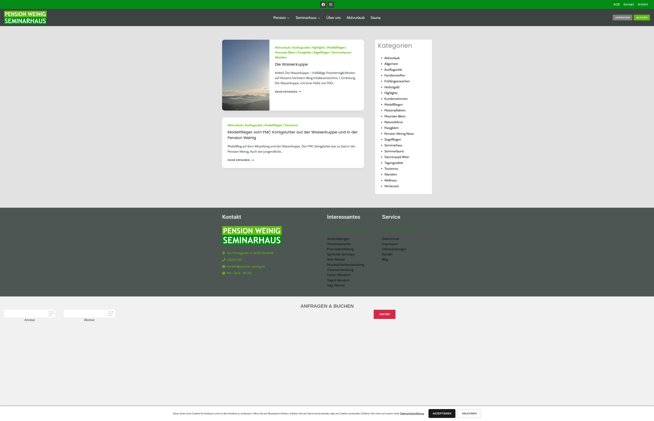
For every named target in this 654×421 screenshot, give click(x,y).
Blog (385, 259)
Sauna (376, 17)
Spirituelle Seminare (341, 254)
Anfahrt (643, 4)
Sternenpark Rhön (396, 157)
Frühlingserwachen (397, 81)
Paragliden (305, 52)
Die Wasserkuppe (291, 64)
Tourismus (291, 125)
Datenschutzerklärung (412, 413)
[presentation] (245, 75)
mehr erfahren (288, 91)
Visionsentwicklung (340, 270)
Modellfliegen (336, 47)
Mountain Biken (285, 52)
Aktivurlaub (356, 17)
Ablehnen (469, 413)
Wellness (390, 180)
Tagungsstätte (393, 163)
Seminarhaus (393, 145)
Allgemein (391, 64)
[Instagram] (331, 4)
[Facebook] (323, 4)
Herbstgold (391, 87)
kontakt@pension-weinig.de (246, 266)
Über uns (333, 17)
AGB (616, 4)
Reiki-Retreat (336, 259)
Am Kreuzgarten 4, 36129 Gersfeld (250, 253)
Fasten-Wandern (338, 275)
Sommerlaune (341, 52)
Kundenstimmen (396, 99)
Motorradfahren (395, 110)
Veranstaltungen (338, 239)
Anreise (30, 320)
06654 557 (234, 260)
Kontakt (629, 4)
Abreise (89, 320)
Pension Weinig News (399, 134)
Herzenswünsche (339, 244)
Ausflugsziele (301, 47)
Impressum (390, 244)
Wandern (281, 57)
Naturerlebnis (393, 122)
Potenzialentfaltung (340, 249)
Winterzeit (391, 186)
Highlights (318, 47)
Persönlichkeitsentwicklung (345, 265)
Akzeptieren (442, 413)
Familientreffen (394, 75)
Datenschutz (390, 239)
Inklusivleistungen (394, 249)
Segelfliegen (322, 52)
